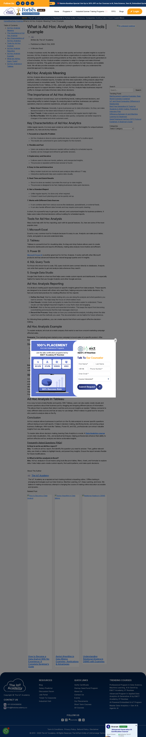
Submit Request (87, 387)
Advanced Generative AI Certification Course (121, 730)
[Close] (115, 340)
